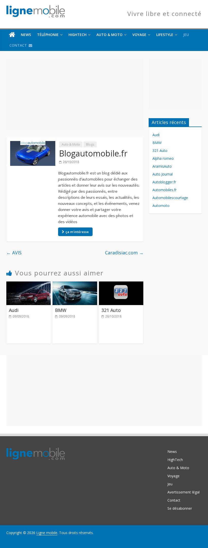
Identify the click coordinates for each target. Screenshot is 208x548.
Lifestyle (164, 34)
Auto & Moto (109, 34)
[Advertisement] (75, 94)
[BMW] (75, 284)
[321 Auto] (121, 284)
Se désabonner (179, 508)
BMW (60, 310)
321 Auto (111, 310)
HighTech (77, 34)
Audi (14, 310)
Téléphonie (48, 34)
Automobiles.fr (164, 189)
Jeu (186, 34)
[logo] (35, 450)
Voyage (139, 34)
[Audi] (28, 284)
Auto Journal (162, 174)
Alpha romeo (163, 158)
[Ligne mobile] (12, 34)
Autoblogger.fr (164, 182)
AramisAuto (162, 166)
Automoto (160, 205)
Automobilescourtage (170, 197)
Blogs (90, 144)
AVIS (14, 253)
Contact (18, 45)
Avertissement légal (183, 492)
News (26, 34)
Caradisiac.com (124, 253)
